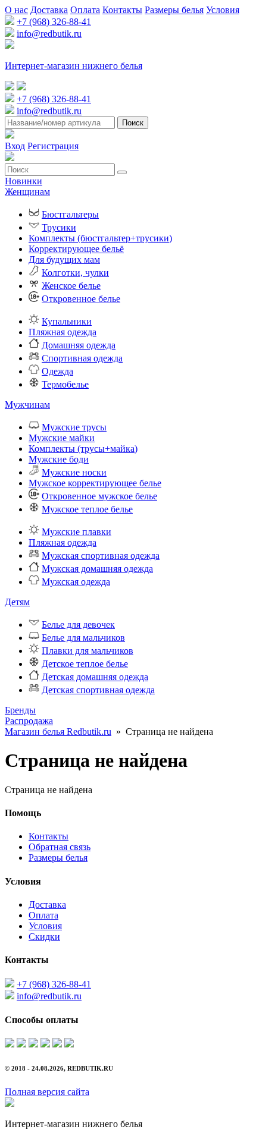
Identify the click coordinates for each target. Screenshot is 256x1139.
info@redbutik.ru (49, 34)
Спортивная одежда (82, 358)
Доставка (49, 10)
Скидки (44, 937)
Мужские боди (59, 459)
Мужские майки (62, 438)
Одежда (57, 371)
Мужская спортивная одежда (101, 555)
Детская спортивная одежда (98, 690)
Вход (15, 146)
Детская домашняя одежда (95, 677)
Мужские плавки (76, 532)
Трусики (59, 227)
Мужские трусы (74, 427)
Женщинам (27, 192)
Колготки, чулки (75, 273)
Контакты (122, 10)
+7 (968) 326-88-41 (54, 22)
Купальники (67, 321)
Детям (17, 602)
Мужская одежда (76, 582)
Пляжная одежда (62, 332)
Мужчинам (27, 404)
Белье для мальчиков (83, 638)
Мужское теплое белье (87, 509)
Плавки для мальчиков (87, 651)
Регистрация (53, 146)
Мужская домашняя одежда (97, 569)
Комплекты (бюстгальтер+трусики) (100, 238)
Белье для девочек (78, 624)
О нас (16, 10)
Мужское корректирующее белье (95, 483)
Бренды (20, 710)
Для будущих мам (64, 259)
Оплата (85, 10)
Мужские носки (74, 472)
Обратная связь (59, 847)
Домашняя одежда (78, 345)
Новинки (23, 181)
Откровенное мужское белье (99, 496)
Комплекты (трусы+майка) (83, 448)
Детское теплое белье (85, 664)
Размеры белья (174, 10)
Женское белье (71, 286)
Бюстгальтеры (70, 214)
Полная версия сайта (47, 1092)
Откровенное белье (81, 299)
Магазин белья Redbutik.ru (58, 731)
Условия (222, 10)
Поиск (132, 122)
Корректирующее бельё (76, 249)
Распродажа (29, 721)
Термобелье (65, 384)
